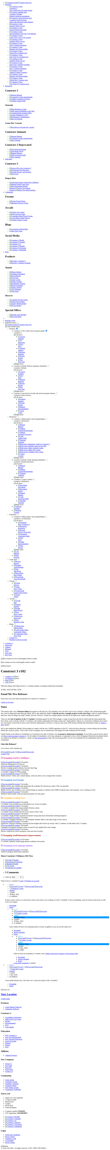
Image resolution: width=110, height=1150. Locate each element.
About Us (8, 1064)
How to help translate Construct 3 (14, 736)
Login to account (21, 640)
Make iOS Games (34, 450)
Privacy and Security (24, 172)
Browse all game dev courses (24, 127)
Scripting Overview (23, 99)
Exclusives (17, 306)
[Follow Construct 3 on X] (15, 244)
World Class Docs (22, 184)
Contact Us (13, 638)
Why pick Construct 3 (23, 168)
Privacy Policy (10, 1137)
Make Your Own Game (13, 1019)
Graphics (19, 282)
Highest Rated (21, 304)
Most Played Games (26, 216)
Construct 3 (29, 331)
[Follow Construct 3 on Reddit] (16, 240)
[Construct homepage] (18, 3)
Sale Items (17, 317)
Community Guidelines (13, 1089)
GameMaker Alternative (13, 1017)
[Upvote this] (7, 752)
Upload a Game (21, 220)
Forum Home (20, 201)
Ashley (16, 915)
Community (9, 192)
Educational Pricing (21, 186)
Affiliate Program (11, 1055)
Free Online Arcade (11, 1088)
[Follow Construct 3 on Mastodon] (17, 250)
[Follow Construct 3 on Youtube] (17, 242)
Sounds (22, 284)
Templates (19, 285)
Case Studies (9, 1027)
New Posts (18, 231)
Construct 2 (23, 479)
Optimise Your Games (35, 452)
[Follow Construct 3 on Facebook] (17, 248)
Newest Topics (23, 203)
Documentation (10, 1023)
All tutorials (18, 119)
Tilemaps (17, 289)
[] (10, 884)
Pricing (7, 1021)
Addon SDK (21, 101)
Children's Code (10, 1139)
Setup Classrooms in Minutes (28, 182)
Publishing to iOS (21, 115)
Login (13, 320)
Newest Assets (22, 300)
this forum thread (40, 738)
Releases (8, 649)
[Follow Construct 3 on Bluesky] (17, 246)
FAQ (16, 174)
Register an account (32, 881)
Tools (16, 291)
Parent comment (19, 932)
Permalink (12, 905)
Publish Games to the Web (37, 446)
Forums (12, 581)
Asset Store (13, 559)
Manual (19, 95)
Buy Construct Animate (22, 263)
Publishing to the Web (26, 111)
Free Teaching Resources (13, 1039)
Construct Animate (30, 366)
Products (8, 4)
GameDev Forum (11, 1082)
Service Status (10, 1142)
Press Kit (8, 1068)
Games (17, 280)
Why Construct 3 (11, 1035)
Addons (18, 272)
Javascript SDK (20, 155)
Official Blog (23, 229)
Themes (19, 287)
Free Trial (8, 653)
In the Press (9, 1069)
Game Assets (9, 1080)
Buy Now (8, 655)
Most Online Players (23, 218)
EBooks (18, 276)
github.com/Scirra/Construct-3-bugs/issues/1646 (61, 953)
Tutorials (17, 140)
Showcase (8, 645)
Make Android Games (35, 448)
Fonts (16, 278)
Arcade (12, 599)
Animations (21, 274)
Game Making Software (13, 1007)
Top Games (20, 212)
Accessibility (9, 1140)
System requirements (25, 97)
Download (22, 149)
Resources (8, 86)
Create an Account (7, 702)
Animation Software (12, 1009)
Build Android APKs (24, 113)
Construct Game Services (35, 393)
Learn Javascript (10, 1041)
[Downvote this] (25, 752)
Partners (8, 1043)
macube (12, 971)
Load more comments (21, 963)
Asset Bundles (21, 315)
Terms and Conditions (12, 1135)
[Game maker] (18, 325)
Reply (11, 907)
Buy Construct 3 (20, 261)
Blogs (11, 624)
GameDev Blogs (11, 1086)
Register (8, 320)
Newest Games (20, 214)
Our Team (8, 1066)
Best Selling (20, 302)
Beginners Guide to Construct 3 (39, 444)
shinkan (12, 890)
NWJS (20, 151)
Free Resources (23, 170)
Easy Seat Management (13, 1037)
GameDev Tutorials (11, 1084)
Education (8, 159)
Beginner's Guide (20, 109)
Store (7, 252)
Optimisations (25, 117)
